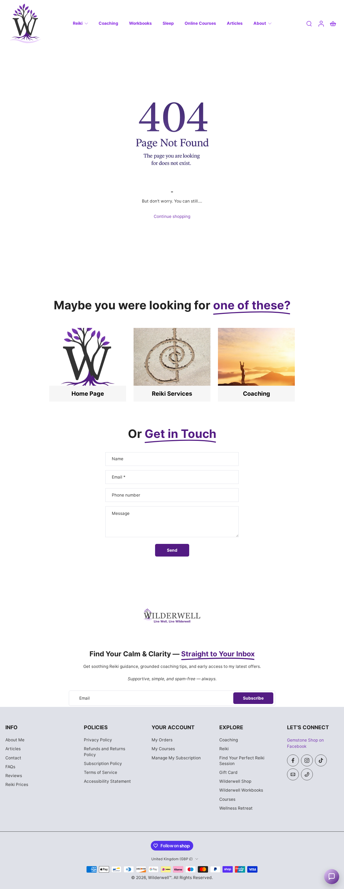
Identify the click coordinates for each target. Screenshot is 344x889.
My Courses (163, 749)
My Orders (162, 740)
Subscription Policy (103, 763)
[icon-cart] (333, 23)
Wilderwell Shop (235, 781)
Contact (13, 757)
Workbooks (140, 23)
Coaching (108, 23)
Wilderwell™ (159, 877)
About (259, 23)
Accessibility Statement (107, 781)
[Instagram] (307, 760)
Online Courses (200, 23)
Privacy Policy (98, 740)
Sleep (168, 23)
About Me (14, 740)
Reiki (78, 23)
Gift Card (228, 772)
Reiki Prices (16, 784)
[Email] (293, 774)
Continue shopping (172, 216)
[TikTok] (321, 760)
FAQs (10, 766)
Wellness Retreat (236, 808)
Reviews (13, 775)
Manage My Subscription (176, 757)
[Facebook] (293, 760)
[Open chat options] (331, 876)
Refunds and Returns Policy (104, 751)
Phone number (126, 495)
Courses (227, 799)
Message (121, 513)
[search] (309, 23)
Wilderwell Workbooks (241, 790)
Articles (235, 23)
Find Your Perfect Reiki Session (241, 760)
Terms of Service (100, 772)
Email (119, 477)
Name (117, 459)
